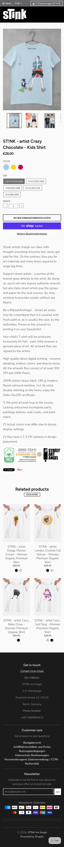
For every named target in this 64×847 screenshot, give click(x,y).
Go (58, 791)
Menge (6, 201)
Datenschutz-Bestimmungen (32, 755)
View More (32, 494)
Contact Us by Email (32, 671)
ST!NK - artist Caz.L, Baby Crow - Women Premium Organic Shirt (16, 626)
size (5, 175)
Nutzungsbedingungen (32, 751)
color (6, 161)
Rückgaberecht (32, 742)
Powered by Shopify (32, 836)
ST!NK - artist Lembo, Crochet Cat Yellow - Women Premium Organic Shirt (48, 554)
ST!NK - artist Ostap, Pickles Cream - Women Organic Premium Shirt (16, 554)
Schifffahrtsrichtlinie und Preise (32, 746)
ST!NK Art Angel (37, 832)
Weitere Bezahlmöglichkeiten (32, 233)
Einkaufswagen (48, 3)
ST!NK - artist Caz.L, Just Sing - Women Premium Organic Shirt (48, 626)
